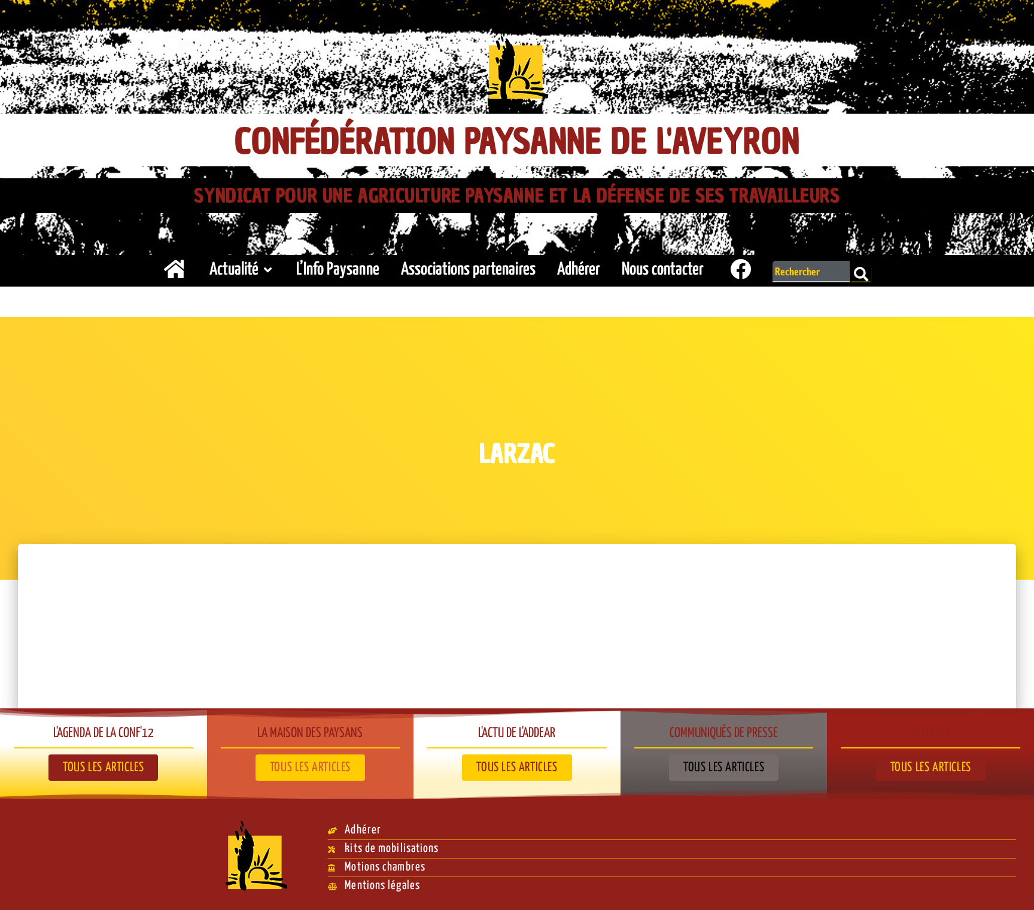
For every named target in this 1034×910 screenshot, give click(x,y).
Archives (930, 733)
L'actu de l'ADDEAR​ (516, 733)
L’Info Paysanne (337, 269)
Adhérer (578, 269)
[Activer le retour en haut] (1010, 886)
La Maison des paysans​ (310, 733)
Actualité (233, 269)
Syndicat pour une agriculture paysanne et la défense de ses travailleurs (517, 195)
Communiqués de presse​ (724, 733)
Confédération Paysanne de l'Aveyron (517, 141)
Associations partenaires (468, 269)
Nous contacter (663, 269)
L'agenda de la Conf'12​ (103, 733)
